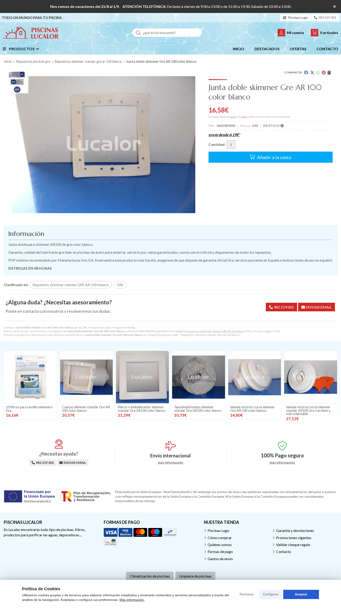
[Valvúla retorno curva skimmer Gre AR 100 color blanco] (254, 377)
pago (243, 116)
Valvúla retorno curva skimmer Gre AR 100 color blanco (252, 408)
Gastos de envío (220, 558)
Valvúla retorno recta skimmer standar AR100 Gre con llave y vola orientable (308, 410)
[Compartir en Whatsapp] (318, 72)
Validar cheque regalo (293, 544)
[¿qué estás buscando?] (167, 32)
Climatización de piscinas (150, 576)
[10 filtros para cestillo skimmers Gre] (30, 377)
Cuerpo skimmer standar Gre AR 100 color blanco (86, 408)
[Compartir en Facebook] (306, 72)
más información (170, 462)
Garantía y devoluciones (295, 530)
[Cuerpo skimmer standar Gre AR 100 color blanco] (86, 377)
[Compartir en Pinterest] (324, 72)
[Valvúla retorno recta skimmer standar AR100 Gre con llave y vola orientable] (310, 377)
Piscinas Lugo (218, 530)
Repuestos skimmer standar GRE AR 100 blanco (215, 331)
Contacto (283, 551)
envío (233, 116)
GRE (268, 331)
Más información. (132, 600)
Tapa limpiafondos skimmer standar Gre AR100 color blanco (198, 408)
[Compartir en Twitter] (312, 72)
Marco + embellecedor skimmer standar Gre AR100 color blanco (141, 408)
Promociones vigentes (293, 537)
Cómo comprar (220, 537)
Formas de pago (220, 551)
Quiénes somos (220, 544)
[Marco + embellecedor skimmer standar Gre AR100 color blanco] (142, 377)
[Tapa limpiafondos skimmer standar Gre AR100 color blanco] (198, 377)
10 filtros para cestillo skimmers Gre (29, 408)
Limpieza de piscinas (195, 576)
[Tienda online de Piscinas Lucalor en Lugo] (30, 33)
